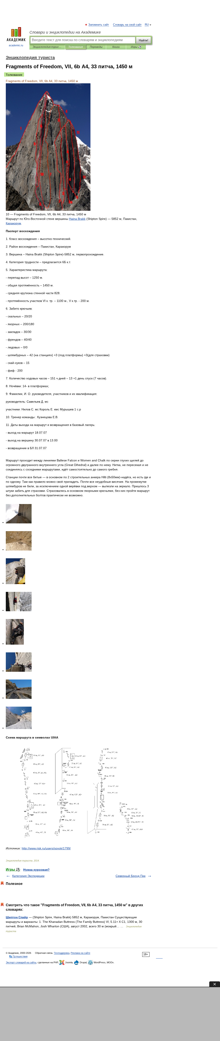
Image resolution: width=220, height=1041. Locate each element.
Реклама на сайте (80, 953)
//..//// (46, 848)
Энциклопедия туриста (47, 46)
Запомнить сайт (99, 24)
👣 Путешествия (18, 956)
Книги (116, 46)
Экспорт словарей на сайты (21, 962)
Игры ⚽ (136, 46)
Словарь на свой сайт (127, 24)
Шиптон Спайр (17, 917)
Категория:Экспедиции (28, 876)
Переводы (96, 46)
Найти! (143, 40)
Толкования (75, 46)
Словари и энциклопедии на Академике (65, 32)
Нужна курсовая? (36, 869)
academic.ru (16, 45)
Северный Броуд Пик (130, 876)
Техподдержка (61, 953)
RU (147, 24)
